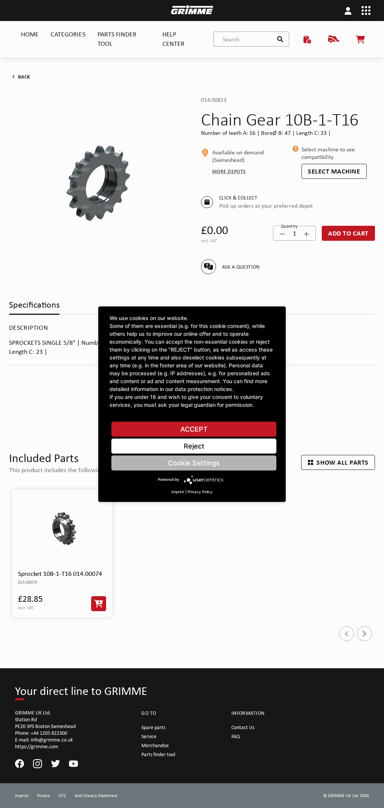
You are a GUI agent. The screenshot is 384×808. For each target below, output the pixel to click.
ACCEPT (194, 429)
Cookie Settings (194, 463)
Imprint (177, 491)
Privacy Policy (200, 491)
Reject (194, 446)
